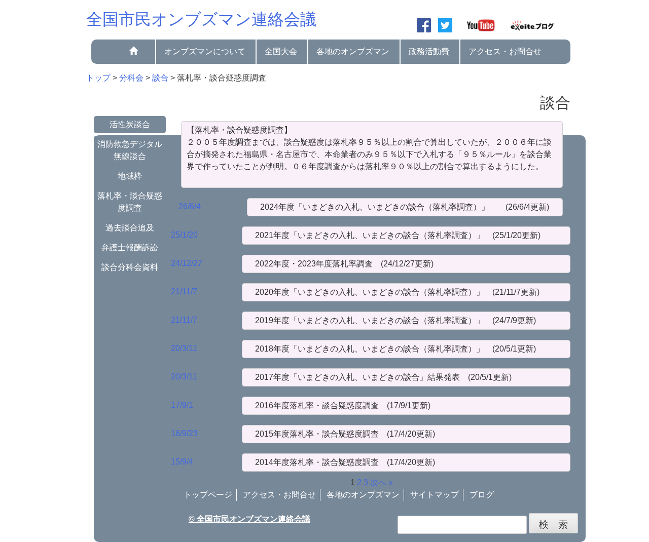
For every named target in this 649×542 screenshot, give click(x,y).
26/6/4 (189, 206)
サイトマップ (434, 494)
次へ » (381, 482)
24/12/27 (186, 263)
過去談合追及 (129, 227)
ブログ (482, 494)
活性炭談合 (130, 124)
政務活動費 (429, 51)
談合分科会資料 (129, 267)
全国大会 (281, 51)
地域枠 (130, 176)
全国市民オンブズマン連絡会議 (201, 19)
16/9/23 (184, 433)
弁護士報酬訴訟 (129, 247)
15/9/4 (182, 461)
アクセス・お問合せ (505, 51)
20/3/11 (184, 348)
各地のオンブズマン (352, 51)
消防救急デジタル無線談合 (129, 150)
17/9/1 (182, 405)
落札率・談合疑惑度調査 (129, 201)
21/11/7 (184, 291)
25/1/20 (184, 234)
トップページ (208, 494)
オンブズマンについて (204, 51)
